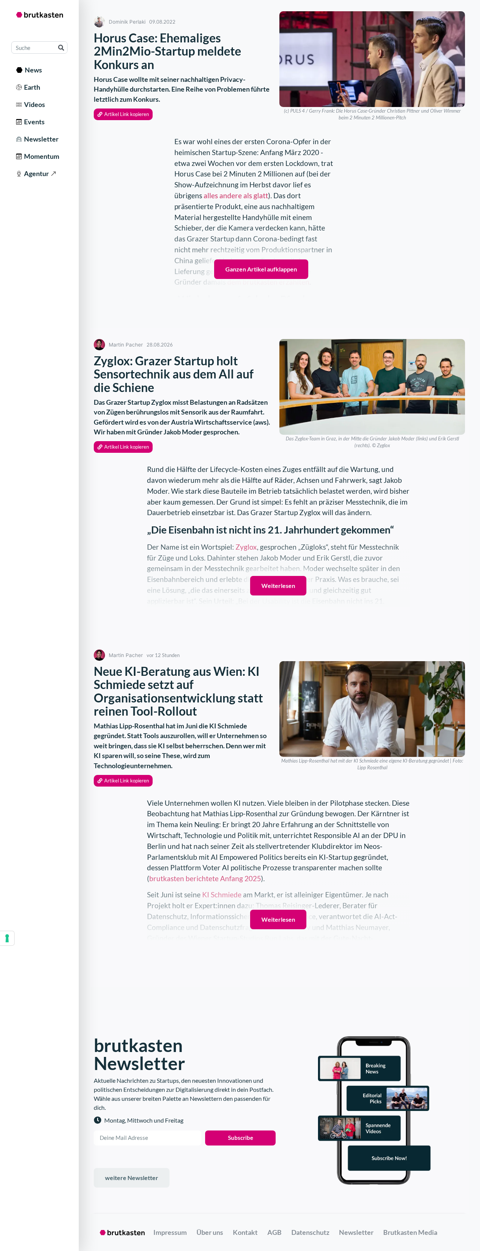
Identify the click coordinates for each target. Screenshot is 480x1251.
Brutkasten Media (410, 1232)
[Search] (61, 47)
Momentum (40, 156)
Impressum (170, 1232)
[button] (123, 114)
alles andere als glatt (236, 195)
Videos (33, 104)
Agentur (35, 173)
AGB (274, 1232)
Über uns (209, 1232)
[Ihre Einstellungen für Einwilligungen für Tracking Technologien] (7, 938)
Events (33, 122)
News (32, 70)
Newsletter (40, 139)
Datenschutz (310, 1232)
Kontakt (245, 1232)
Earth (31, 87)
